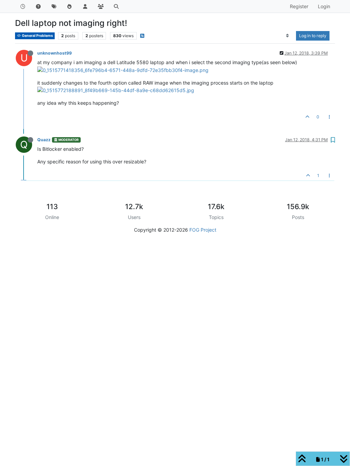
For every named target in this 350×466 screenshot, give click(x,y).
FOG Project (202, 230)
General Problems (37, 35)
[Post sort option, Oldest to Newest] (287, 36)
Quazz (44, 139)
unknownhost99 (54, 53)
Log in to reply (312, 35)
